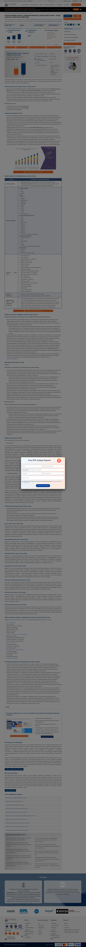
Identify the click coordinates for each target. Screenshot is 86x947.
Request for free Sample (43, 485)
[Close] (63, 459)
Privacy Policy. (55, 481)
